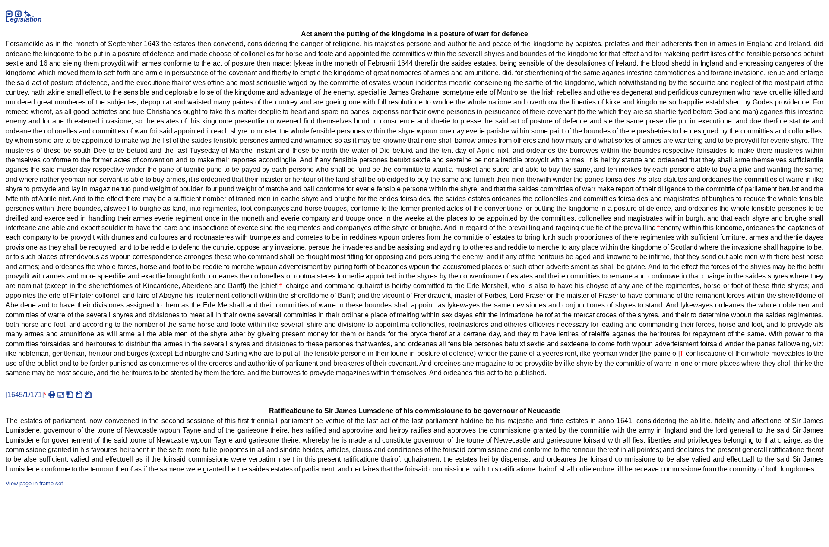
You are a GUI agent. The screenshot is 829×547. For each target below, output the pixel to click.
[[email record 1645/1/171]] (60, 394)
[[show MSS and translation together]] (27, 13)
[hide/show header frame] (18, 13)
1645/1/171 (24, 394)
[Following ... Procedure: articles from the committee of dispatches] (88, 394)
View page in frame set (34, 483)
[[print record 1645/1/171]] (51, 394)
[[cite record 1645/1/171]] (69, 394)
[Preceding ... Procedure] (79, 394)
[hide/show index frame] (9, 13)
